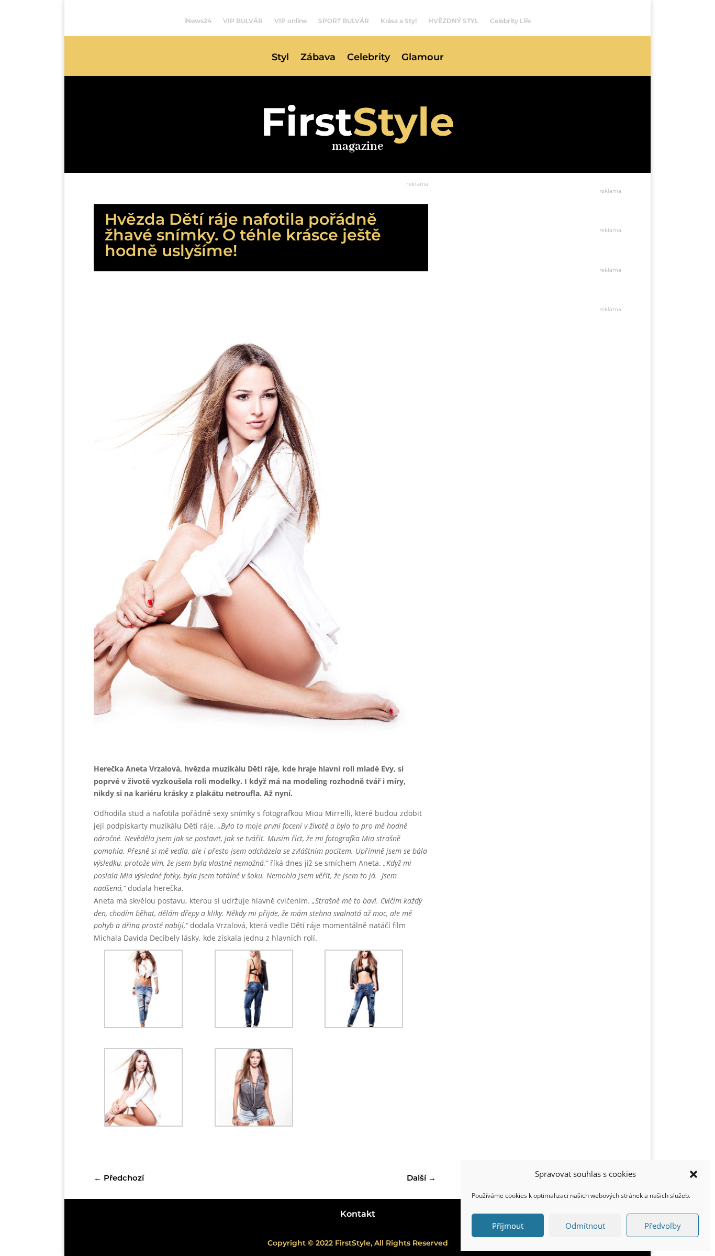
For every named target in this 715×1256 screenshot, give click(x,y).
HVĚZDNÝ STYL (453, 21)
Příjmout (507, 1225)
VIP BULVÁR (243, 21)
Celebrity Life (510, 21)
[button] (693, 1174)
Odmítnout (585, 1225)
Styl (280, 58)
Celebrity (368, 58)
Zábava (318, 58)
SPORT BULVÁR (343, 21)
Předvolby (662, 1225)
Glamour (422, 58)
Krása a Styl (399, 21)
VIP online (290, 21)
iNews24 (197, 21)
